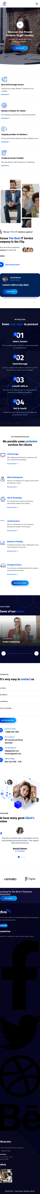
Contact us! (10, 292)
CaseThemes (19, 1191)
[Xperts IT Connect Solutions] (4, 3)
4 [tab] (24, 653)
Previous (3, 653)
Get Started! (20, 48)
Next (36, 653)
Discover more (11, 463)
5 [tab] (29, 653)
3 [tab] (20, 653)
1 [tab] (10, 653)
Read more (5, 94)
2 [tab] (15, 653)
